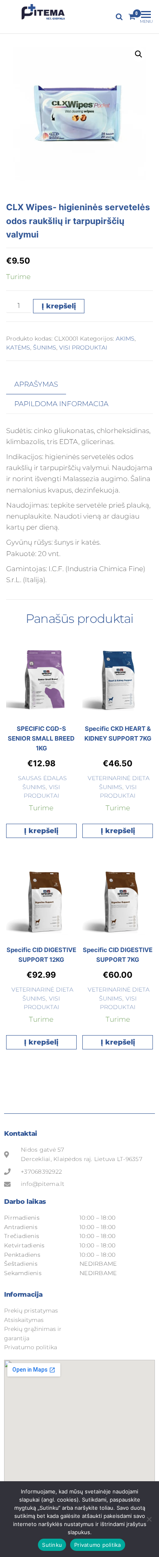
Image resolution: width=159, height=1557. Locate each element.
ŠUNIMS (44, 347)
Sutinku (52, 1545)
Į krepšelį (59, 306)
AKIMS (125, 338)
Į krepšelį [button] (41, 831)
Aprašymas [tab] (36, 384)
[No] (149, 1519)
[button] (138, 54)
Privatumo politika (97, 1545)
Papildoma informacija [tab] (61, 404)
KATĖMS (18, 347)
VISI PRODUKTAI (83, 347)
